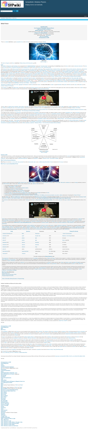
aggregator (21, 84)
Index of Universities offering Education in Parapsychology (13, 278)
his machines (43, 196)
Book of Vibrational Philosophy (14, 67)
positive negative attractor (29, 336)
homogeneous (72, 81)
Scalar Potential (4, 410)
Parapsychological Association (7, 275)
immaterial (65, 81)
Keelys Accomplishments (44, 198)
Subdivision (3, 411)
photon (60, 222)
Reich (22, 198)
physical (2, 80)
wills (65, 80)
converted (14, 81)
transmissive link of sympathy (54, 70)
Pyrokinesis (3, 407)
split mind (60, 199)
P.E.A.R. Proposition (5, 402)
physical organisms (21, 107)
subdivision (73, 70)
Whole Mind (38, 199)
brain (52, 331)
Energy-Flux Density (74, 231)
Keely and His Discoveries (43, 88)
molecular (3, 85)
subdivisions (64, 222)
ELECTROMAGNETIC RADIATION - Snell (9, 372)
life (27, 41)
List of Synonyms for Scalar (6, 382)
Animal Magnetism (42, 70)
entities (76, 81)
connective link (40, 120)
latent (25, 87)
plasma (34, 183)
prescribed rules (44, 109)
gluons (20, 221)
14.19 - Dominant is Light (6, 420)
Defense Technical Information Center (9, 274)
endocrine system (45, 222)
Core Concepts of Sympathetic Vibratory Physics (44, 28)
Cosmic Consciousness (67, 233)
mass (15, 187)
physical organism (34, 87)
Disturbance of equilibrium (6, 84)
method (4, 107)
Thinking (27, 199)
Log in (85, 16)
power (65, 84)
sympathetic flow (33, 70)
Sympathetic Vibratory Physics (6, 18)
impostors (28, 76)
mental (7, 80)
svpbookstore (48, 35)
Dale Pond (81, 263)
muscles (47, 80)
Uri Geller (16, 189)
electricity (37, 242)
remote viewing (47, 227)
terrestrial (77, 112)
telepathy (41, 227)
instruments (18, 112)
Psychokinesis (36, 195)
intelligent (9, 82)
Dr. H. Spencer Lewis (9, 198)
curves (68, 155)
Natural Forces (68, 198)
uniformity (26, 73)
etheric (80, 84)
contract (51, 80)
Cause (41, 151)
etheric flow (17, 72)
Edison (63, 240)
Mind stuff (63, 182)
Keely (44, 41)
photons (49, 262)
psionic (57, 195)
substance (23, 72)
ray (60, 79)
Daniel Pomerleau (20, 190)
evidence (69, 79)
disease (18, 120)
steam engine (44, 106)
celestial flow (67, 333)
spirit (20, 106)
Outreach (68, 336)
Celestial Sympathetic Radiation (7, 366)
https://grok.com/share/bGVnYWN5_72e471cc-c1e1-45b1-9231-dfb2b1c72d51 (70, 356)
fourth (64, 70)
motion (58, 106)
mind (17, 331)
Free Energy (69, 235)
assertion (45, 81)
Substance (72, 222)
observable (31, 161)
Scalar (2, 408)
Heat (36, 246)
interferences (76, 72)
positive (17, 70)
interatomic (68, 70)
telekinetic (31, 195)
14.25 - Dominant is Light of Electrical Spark (10, 423)
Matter (33, 182)
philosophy (13, 260)
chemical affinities (9, 79)
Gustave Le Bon (4, 154)
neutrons (52, 225)
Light (2, 378)
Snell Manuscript (47, 67)
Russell (22, 182)
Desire (2, 371)
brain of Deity (50, 349)
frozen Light (58, 182)
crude (75, 84)
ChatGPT (65, 320)
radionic (61, 195)
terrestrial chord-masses (41, 113)
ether (38, 183)
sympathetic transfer (38, 107)
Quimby (29, 182)
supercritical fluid (25, 251)
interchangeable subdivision (67, 71)
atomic (7, 73)
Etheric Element (7, 183)
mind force (6, 199)
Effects (46, 151)
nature (14, 73)
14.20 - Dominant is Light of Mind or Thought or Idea (11, 422)
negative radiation (24, 70)
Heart (33, 199)
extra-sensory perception (49, 195)
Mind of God (50, 161)
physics (53, 71)
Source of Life (40, 67)
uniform (62, 73)
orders (14, 70)
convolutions (12, 118)
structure (30, 73)
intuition (37, 227)
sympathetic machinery (56, 113)
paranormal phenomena (16, 195)
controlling (9, 107)
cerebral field (24, 118)
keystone (2, 114)
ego (65, 199)
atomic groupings (68, 72)
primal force (26, 79)
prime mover (16, 84)
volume (60, 72)
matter (78, 70)
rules (41, 71)
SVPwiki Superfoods (39, 30)
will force (17, 82)
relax (55, 80)
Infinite (23, 122)
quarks (21, 226)
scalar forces (80, 227)
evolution (4, 87)
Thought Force (4, 416)
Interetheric (3, 376)
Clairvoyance (3, 369)
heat (65, 346)
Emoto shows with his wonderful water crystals (21, 192)
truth (40, 81)
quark (56, 222)
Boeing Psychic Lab (6, 273)
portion (42, 80)
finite (18, 122)
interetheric (34, 221)
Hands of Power (77, 195)
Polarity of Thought (5, 404)
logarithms (36, 158)
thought (38, 192)
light (36, 237)
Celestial (2, 365)
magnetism (3, 79)
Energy (53, 258)
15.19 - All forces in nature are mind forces (9, 425)
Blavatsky (81, 196)
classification (4, 70)
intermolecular (5, 251)
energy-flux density (38, 268)
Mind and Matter (11, 374)
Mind (44, 182)
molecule (45, 73)
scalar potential (20, 161)
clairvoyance (53, 227)
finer (70, 84)
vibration (49, 336)
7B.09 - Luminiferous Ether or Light (8, 418)
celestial (6, 41)
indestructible (60, 81)
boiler (52, 106)
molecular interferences (47, 72)
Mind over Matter (4, 395)
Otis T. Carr (22, 191)
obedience (59, 80)
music (48, 192)
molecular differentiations (74, 120)
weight (19, 187)
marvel (53, 76)
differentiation (57, 226)
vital (5, 80)
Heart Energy (3, 375)
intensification (54, 338)
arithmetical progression (22, 158)
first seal (4, 67)
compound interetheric (80, 226)
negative (45, 342)
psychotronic (54, 263)
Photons (11, 226)
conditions (70, 106)
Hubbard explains (25, 187)
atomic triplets (37, 73)
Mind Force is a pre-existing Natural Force (9, 163)
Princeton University (8, 193)
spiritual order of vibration (13, 106)
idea (39, 235)
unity (73, 79)
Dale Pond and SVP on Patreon (44, 29)
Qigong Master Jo (12, 186)
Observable (3, 399)
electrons (43, 225)
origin (84, 81)
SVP (44, 218)
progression (6, 258)
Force (12, 227)
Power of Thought (4, 405)
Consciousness (13, 259)
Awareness (37, 233)
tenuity (28, 346)
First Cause (61, 161)
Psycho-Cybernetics (25, 195)
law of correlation (27, 80)
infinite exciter (15, 87)
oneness (76, 79)
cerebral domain (49, 120)
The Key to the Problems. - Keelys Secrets (28, 82)
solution (33, 67)
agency (82, 71)
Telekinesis (16, 352)
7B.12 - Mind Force (5, 419)
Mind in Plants (4, 393)
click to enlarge (43, 61)
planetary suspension (30, 122)
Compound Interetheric (5, 370)
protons (46, 225)
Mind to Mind (3, 396)
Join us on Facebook (44, 36)
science (9, 260)
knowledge (36, 258)
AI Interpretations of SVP (44, 37)
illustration (59, 84)
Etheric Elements (48, 256)
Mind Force (14, 18)
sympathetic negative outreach (75, 332)
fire (3, 106)
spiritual (12, 80)
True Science (10, 85)
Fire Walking (42, 195)
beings (84, 73)
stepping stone (26, 67)
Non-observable (4, 400)
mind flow (12, 76)
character (38, 72)
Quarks (3, 218)
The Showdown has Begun (11, 270)
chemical (10, 73)
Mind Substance (52, 218)
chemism (35, 218)
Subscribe (3, 412)
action (11, 72)
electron (23, 242)
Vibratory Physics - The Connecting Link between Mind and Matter (67, 76)
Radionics (64, 235)
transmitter (31, 347)
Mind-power (3, 398)
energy (76, 182)
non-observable (14, 161)
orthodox (46, 71)
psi (55, 195)
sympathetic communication (36, 121)
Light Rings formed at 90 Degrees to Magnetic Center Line (13, 381)
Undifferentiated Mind (43, 161)
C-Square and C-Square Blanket (40, 32)
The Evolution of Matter (54, 158)
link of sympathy (8, 122)
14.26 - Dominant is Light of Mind (7, 424)
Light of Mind (3, 380)
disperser (26, 84)
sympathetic (18, 41)
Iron (49, 251)
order (27, 114)
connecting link (38, 345)
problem (6, 76)
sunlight (63, 79)
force (22, 41)
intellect (68, 199)
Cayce (25, 182)
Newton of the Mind (76, 107)
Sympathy (3, 413)
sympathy (38, 349)
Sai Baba (16, 185)
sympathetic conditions (42, 118)
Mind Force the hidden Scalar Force (57, 198)
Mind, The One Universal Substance (8, 160)
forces (43, 79)
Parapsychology (4, 401)
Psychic (2, 406)
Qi (6, 351)
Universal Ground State (47, 199)
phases (20, 79)
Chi (3, 351)
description (3, 73)
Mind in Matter (4, 392)
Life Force (12, 352)
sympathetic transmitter (14, 121)
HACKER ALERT (44, 26)
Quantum (28, 231)
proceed (80, 72)
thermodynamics (43, 267)
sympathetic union (68, 112)
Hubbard (18, 198)
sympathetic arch (10, 114)
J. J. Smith (35, 80)
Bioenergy (7, 352)
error (3, 201)
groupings (52, 73)
